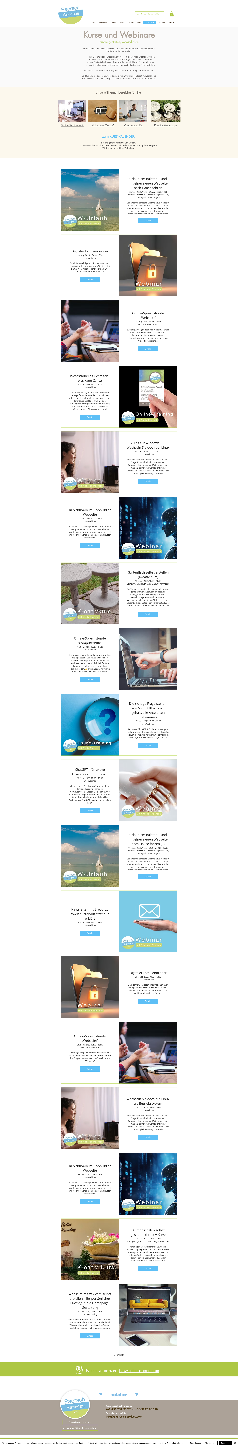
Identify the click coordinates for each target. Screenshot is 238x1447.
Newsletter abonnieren (139, 1370)
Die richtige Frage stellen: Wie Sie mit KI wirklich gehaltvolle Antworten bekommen (148, 710)
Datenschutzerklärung (175, 1443)
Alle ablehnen (210, 1443)
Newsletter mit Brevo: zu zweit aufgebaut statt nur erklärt (90, 914)
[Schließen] (235, 1443)
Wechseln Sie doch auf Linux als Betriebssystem (148, 1101)
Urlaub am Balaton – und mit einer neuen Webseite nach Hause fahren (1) (148, 839)
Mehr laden (119, 1354)
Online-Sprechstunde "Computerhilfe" (90, 640)
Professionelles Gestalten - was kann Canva (90, 378)
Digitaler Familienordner (90, 251)
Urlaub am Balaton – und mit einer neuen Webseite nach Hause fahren (148, 183)
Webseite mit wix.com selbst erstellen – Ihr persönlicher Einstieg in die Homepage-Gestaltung (90, 1301)
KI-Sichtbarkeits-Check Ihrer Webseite (90, 512)
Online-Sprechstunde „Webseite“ (148, 315)
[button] (172, 13)
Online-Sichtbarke (71, 125)
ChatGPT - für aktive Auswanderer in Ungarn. (90, 771)
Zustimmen (225, 1443)
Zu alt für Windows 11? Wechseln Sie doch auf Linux (148, 445)
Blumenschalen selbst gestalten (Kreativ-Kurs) (148, 1232)
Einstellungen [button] (195, 1443)
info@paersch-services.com (124, 1416)
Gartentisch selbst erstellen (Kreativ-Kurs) (148, 574)
